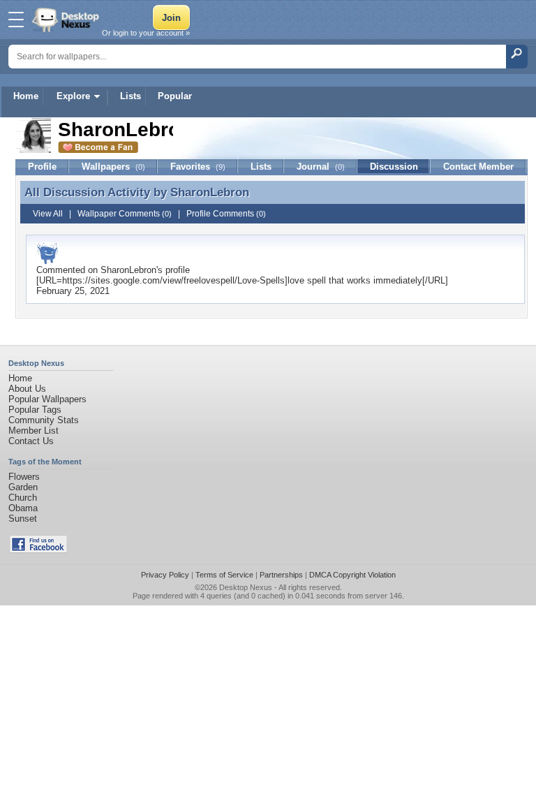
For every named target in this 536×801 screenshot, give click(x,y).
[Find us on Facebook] (38, 550)
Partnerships (281, 575)
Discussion (394, 166)
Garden (23, 487)
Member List (33, 430)
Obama (23, 508)
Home (25, 96)
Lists (130, 96)
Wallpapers (113, 166)
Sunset (22, 518)
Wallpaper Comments (124, 214)
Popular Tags (34, 409)
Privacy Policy (165, 575)
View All (48, 214)
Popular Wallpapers (47, 399)
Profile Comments (226, 214)
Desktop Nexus (245, 587)
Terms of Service (224, 575)
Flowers (24, 476)
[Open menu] (16, 19)
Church (22, 497)
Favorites (197, 166)
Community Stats (43, 420)
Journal (321, 166)
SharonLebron (209, 192)
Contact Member (478, 166)
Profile (42, 166)
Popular (175, 96)
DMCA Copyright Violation (352, 575)
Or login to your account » (146, 33)
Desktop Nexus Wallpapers (67, 19)
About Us (27, 388)
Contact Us (31, 441)
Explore (73, 96)
